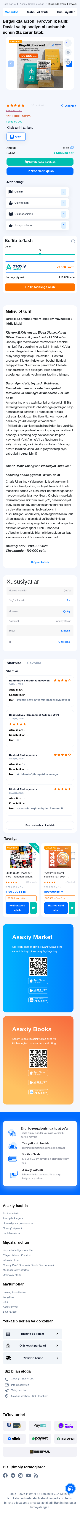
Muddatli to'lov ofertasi (16, 1269)
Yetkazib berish (33, 1358)
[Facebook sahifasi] (5, 1475)
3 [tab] (40, 250)
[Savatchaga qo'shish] (33, 908)
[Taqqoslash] (68, 52)
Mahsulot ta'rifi (37, 12)
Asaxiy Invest (10, 1306)
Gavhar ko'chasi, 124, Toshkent (29, 1395)
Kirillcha (65, 630)
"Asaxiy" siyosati (12, 1228)
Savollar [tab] (34, 663)
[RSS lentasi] (36, 1475)
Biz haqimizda (11, 1213)
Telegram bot (18, 1390)
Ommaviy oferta (12, 1274)
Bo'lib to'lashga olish (40, 287)
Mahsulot (11, 12)
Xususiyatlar (66, 12)
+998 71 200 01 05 (21, 1379)
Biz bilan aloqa (11, 1233)
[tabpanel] (40, 749)
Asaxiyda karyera (13, 1218)
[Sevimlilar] (68, 43)
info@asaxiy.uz (20, 1384)
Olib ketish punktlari (33, 1345)
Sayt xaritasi (10, 1311)
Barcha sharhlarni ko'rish (40, 825)
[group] (40, 64)
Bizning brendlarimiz (15, 1292)
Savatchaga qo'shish (42, 161)
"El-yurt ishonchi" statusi (17, 1255)
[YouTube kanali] (28, 1475)
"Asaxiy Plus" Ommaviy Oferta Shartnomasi (28, 1265)
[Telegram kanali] (13, 1475)
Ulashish (70, 105)
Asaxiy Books (32, 1029)
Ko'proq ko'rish (40, 562)
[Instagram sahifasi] (20, 1475)
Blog (5, 1301)
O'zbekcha (64, 641)
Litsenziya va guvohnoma (18, 1223)
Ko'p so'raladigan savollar (18, 1250)
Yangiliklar (9, 1297)
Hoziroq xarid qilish (40, 171)
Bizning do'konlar (32, 1333)
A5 (68, 600)
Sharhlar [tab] (14, 663)
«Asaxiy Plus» (11, 1260)
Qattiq (66, 611)
